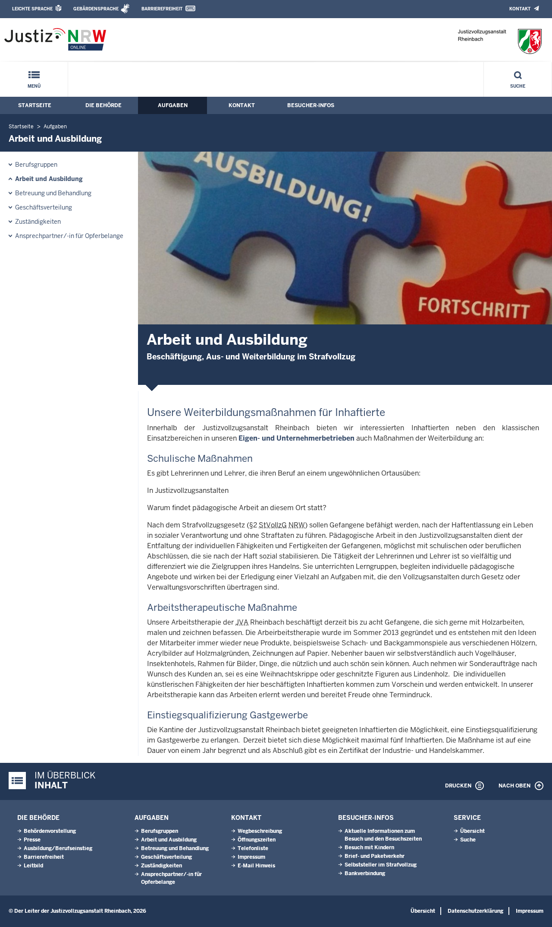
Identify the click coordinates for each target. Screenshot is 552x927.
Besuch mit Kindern (369, 847)
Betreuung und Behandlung (53, 193)
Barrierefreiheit (161, 9)
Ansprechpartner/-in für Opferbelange (69, 236)
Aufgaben (173, 105)
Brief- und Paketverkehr (375, 856)
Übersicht (472, 831)
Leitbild (33, 865)
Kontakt (519, 9)
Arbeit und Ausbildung (49, 179)
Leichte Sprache (32, 9)
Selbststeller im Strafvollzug (381, 864)
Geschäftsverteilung (43, 207)
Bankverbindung (365, 873)
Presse (32, 839)
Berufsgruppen (36, 164)
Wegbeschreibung (260, 831)
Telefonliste (253, 848)
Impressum (251, 857)
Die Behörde (103, 105)
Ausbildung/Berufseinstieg (58, 848)
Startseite (34, 105)
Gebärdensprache (96, 9)
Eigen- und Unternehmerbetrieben (296, 438)
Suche (517, 86)
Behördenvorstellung (50, 831)
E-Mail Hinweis (256, 865)
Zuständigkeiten (38, 221)
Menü (34, 86)
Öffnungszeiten (257, 839)
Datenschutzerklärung (475, 911)
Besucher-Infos (310, 105)
